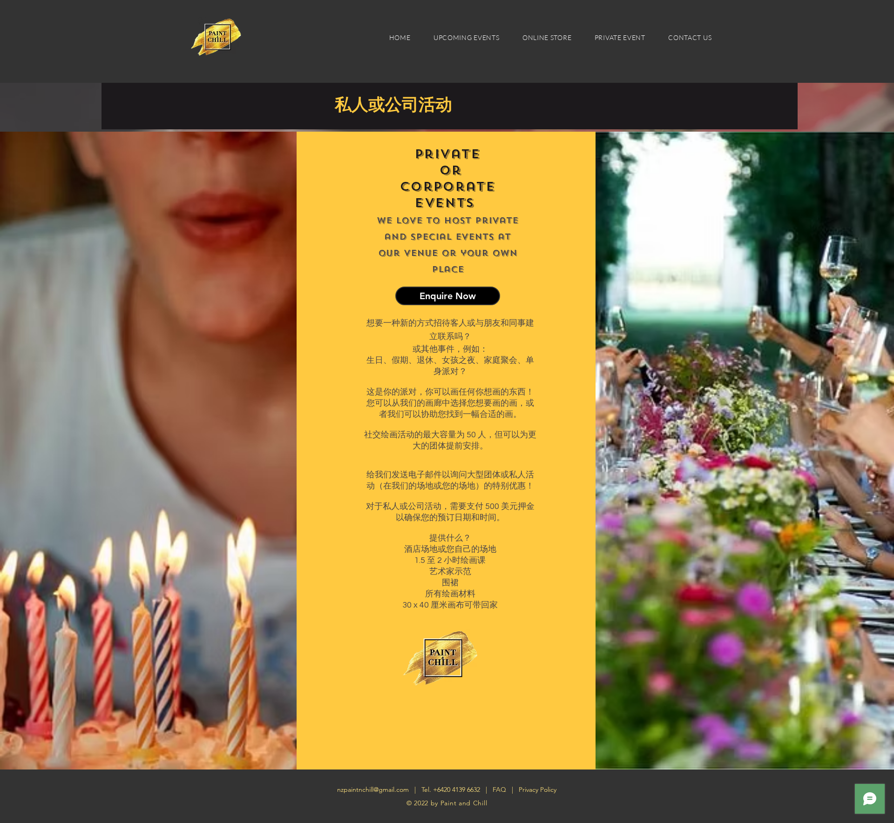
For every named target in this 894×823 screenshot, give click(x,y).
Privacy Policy (537, 789)
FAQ (500, 789)
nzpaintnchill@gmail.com (373, 789)
